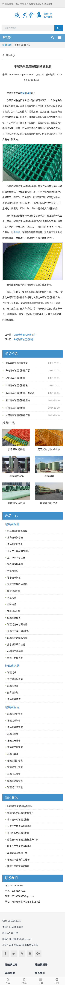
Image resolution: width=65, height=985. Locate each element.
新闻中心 (25, 45)
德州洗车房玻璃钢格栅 (18, 833)
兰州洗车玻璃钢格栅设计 (18, 385)
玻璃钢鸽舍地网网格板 (18, 631)
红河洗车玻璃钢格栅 (15, 408)
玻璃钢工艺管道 (15, 787)
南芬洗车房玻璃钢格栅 (18, 866)
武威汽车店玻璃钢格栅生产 (20, 813)
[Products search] (58, 28)
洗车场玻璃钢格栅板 (17, 584)
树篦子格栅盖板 (15, 658)
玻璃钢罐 (49, 476)
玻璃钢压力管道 (15, 767)
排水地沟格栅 (14, 611)
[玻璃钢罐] (49, 464)
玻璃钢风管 (12, 734)
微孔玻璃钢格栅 (15, 564)
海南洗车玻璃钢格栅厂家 (18, 370)
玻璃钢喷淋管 (14, 720)
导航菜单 (7, 37)
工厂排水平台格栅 (16, 557)
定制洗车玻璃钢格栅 (15, 378)
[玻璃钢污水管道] (49, 491)
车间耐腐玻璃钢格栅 (23, 339)
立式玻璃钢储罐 (15, 679)
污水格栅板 (12, 571)
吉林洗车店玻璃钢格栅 (18, 819)
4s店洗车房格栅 (15, 651)
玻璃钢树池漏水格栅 (17, 638)
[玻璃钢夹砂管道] (16, 491)
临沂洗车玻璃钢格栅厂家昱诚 (20, 393)
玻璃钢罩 (10, 973)
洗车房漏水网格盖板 (48, 449)
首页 (16, 45)
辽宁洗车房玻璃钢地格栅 (19, 826)
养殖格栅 (11, 604)
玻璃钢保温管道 (15, 780)
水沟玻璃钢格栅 (16, 449)
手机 (24, 983)
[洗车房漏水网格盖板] (49, 437)
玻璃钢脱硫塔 (16, 476)
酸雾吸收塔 (12, 692)
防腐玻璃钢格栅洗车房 (25, 334)
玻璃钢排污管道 (15, 760)
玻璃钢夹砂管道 (16, 503)
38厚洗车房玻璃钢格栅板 (19, 806)
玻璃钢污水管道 (49, 503)
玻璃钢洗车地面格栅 (17, 624)
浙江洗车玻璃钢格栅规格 (18, 400)
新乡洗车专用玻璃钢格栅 (19, 846)
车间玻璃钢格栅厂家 (17, 853)
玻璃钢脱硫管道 (15, 727)
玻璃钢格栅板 (14, 617)
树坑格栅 (11, 597)
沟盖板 (16, 232)
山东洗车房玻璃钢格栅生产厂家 (22, 839)
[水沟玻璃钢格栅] (16, 437)
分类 (40, 983)
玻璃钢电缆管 (14, 740)
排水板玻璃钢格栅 (16, 644)
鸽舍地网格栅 (14, 591)
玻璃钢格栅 (25, 93)
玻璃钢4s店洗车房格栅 (18, 859)
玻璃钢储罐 (12, 686)
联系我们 (40, 973)
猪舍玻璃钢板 (14, 577)
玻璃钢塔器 (12, 666)
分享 (8, 983)
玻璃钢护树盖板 (15, 544)
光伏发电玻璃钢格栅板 (18, 551)
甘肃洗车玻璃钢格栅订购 (18, 415)
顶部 (57, 983)
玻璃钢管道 (12, 707)
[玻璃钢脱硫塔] (16, 464)
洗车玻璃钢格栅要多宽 (17, 363)
